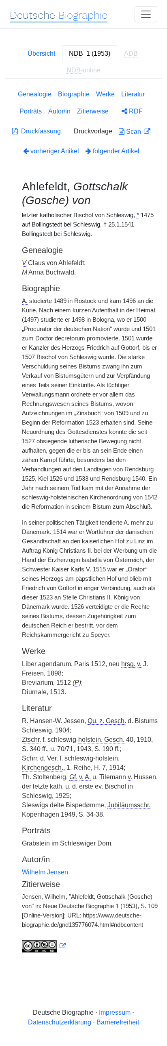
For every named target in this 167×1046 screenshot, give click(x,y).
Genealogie (34, 94)
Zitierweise (93, 111)
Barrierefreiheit (117, 1022)
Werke (105, 94)
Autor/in (59, 111)
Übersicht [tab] (41, 53)
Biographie (74, 94)
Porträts (30, 111)
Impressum (115, 1012)
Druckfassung (39, 131)
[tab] (89, 53)
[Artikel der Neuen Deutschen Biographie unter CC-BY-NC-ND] (44, 946)
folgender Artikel (115, 151)
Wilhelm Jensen (45, 872)
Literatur (133, 94)
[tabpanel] (83, 523)
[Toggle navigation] (146, 14)
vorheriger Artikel (54, 151)
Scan (133, 131)
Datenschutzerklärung (59, 1022)
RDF (135, 111)
